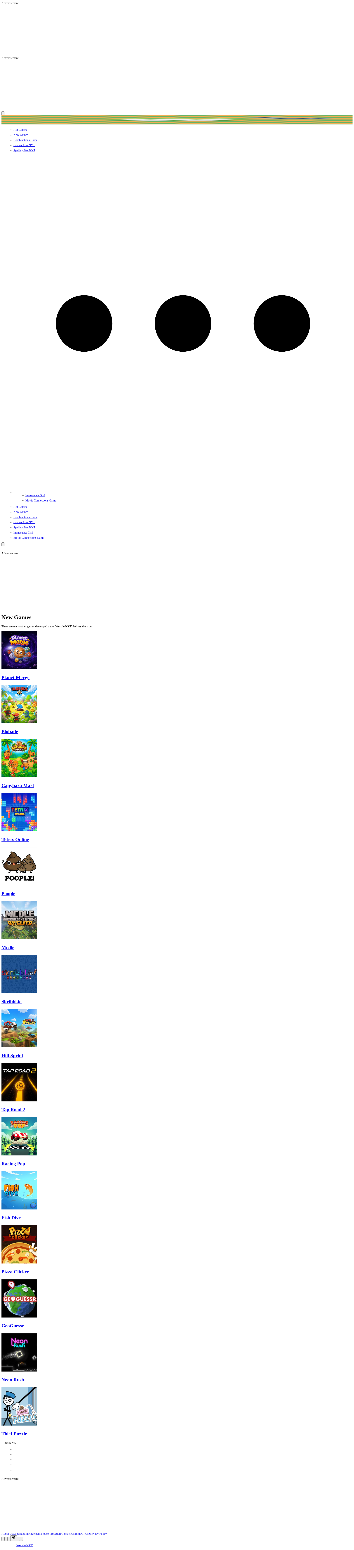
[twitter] (5, 1539)
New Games (20, 134)
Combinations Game (25, 140)
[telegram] (21, 1539)
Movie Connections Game (40, 500)
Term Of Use (82, 1533)
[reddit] (8, 1539)
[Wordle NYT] (177, 123)
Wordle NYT (24, 1545)
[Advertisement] (112, 30)
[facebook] (2, 1539)
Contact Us (67, 1533)
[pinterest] (13, 1538)
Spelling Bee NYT (24, 150)
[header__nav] (2, 113)
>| (14, 1469)
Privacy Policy (98, 1533)
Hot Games (20, 129)
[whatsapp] (18, 1539)
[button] (183, 492)
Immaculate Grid (35, 495)
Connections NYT (24, 145)
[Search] (2, 544)
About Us (7, 1533)
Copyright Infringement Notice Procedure (37, 1533)
